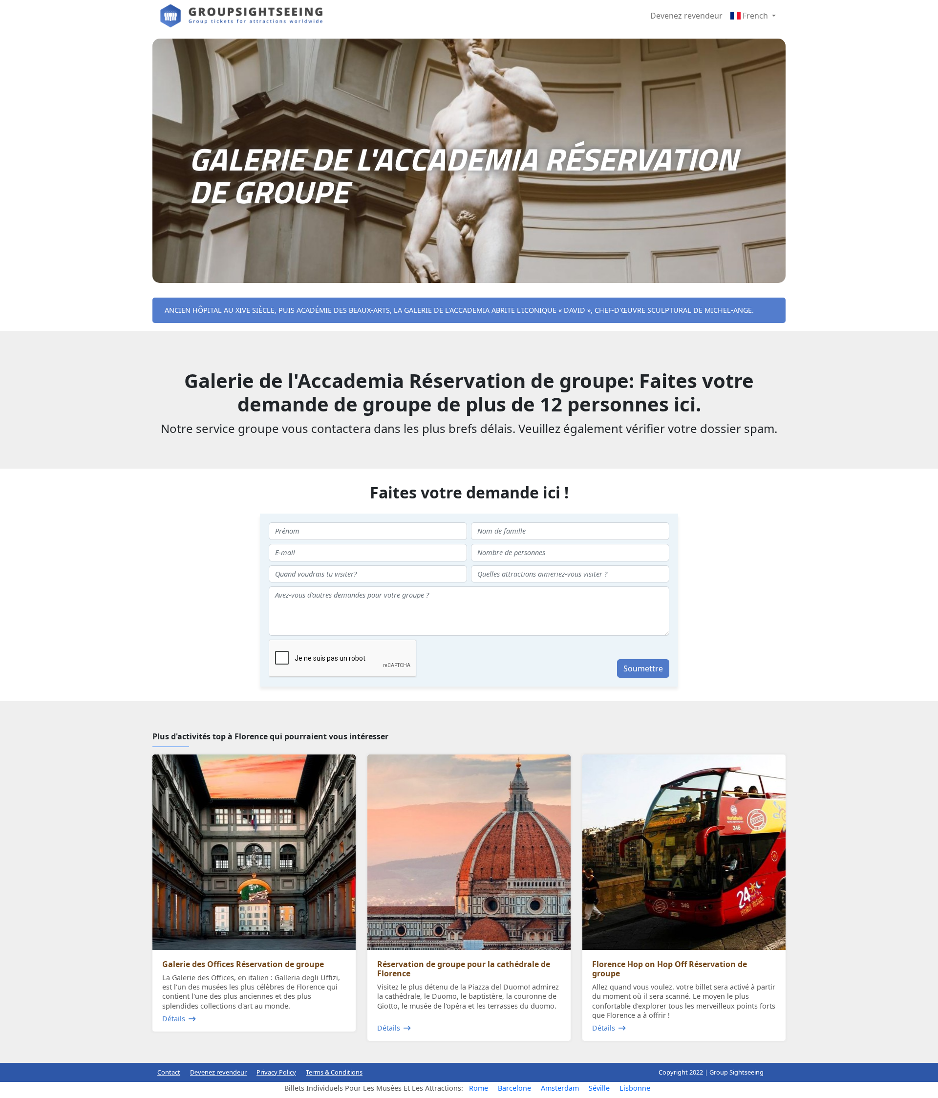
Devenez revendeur (686, 15)
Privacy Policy (276, 1072)
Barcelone (514, 1088)
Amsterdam (560, 1088)
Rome (478, 1088)
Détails (173, 1018)
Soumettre (643, 668)
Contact (168, 1072)
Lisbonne (634, 1088)
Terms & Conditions (334, 1072)
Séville (599, 1088)
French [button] (755, 15)
